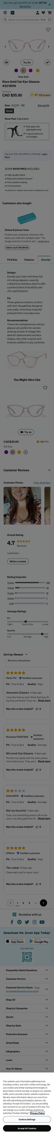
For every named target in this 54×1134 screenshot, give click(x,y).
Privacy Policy (37, 1113)
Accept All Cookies (27, 1128)
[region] (27, 1103)
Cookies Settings (27, 1119)
